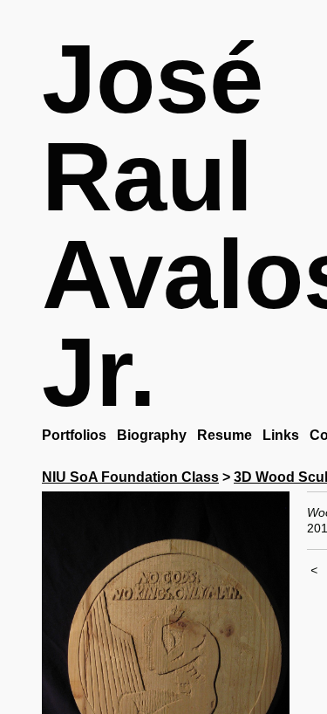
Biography (155, 435)
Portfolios (76, 435)
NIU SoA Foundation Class (130, 477)
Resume (229, 435)
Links (286, 435)
